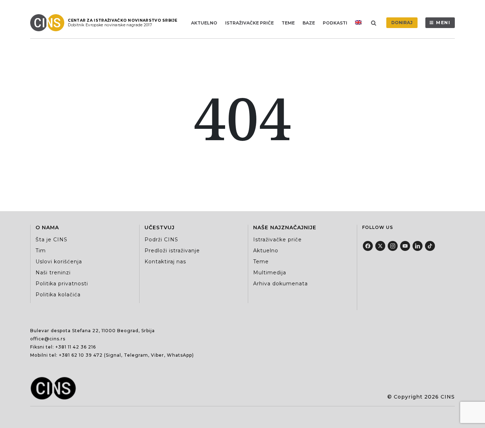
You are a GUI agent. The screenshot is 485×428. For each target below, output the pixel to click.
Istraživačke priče (249, 23)
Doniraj (402, 22)
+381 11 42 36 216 (75, 347)
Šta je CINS (51, 239)
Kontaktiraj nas (165, 261)
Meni (443, 22)
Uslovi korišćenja (59, 261)
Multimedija (269, 272)
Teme (288, 23)
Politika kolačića (58, 294)
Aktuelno (204, 23)
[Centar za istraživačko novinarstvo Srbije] (49, 22)
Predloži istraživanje (172, 250)
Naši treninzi (53, 272)
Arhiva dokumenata (280, 283)
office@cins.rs (47, 338)
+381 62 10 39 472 (81, 355)
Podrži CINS (161, 239)
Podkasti (335, 23)
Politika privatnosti (62, 283)
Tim (41, 250)
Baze (309, 23)
